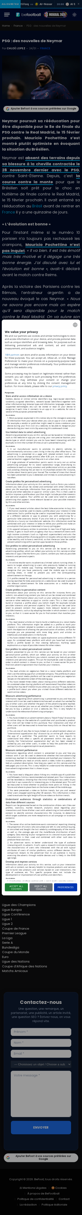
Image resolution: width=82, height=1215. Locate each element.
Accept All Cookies (16, 887)
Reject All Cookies (40, 887)
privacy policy (60, 386)
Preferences (66, 887)
